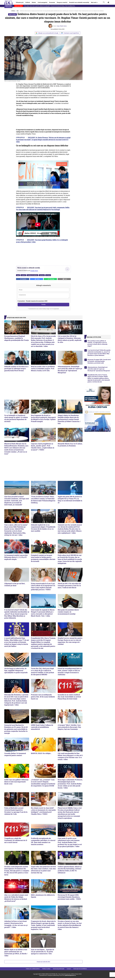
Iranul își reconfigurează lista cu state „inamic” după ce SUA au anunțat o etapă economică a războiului (70, 671)
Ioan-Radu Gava (62, 26)
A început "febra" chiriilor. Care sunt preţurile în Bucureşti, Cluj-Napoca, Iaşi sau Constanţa (69, 727)
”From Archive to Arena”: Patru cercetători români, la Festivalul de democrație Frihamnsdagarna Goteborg (43, 500)
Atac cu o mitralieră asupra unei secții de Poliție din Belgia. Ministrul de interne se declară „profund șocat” (16, 898)
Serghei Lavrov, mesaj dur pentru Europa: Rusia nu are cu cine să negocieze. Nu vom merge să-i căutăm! (70, 641)
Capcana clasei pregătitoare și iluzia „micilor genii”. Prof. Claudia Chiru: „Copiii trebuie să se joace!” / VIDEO (42, 447)
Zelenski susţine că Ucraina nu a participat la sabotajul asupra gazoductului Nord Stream (16, 368)
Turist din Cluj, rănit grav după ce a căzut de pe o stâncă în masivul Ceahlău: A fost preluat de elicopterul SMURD (42, 671)
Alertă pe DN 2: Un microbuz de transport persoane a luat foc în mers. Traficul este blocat (69, 585)
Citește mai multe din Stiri (43, 961)
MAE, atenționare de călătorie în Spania (43, 896)
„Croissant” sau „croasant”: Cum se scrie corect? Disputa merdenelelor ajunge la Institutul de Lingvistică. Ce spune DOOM (43, 783)
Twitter (38, 279)
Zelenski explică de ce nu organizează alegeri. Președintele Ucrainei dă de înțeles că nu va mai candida (43, 528)
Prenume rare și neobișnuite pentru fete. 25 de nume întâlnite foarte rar (43, 697)
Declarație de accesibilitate (80, 968)
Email (65, 279)
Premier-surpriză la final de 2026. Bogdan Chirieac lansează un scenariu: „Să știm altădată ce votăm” (49, 6)
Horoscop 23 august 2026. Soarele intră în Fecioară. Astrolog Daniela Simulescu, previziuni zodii (99, 361)
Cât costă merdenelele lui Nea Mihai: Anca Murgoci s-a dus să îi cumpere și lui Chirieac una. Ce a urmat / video (70, 756)
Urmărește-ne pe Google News (71, 33)
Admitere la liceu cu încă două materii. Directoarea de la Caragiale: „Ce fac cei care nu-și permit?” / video (15, 924)
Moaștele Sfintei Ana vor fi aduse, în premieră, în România (70, 445)
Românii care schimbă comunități (79, 2)
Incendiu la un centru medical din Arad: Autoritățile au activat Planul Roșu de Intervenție (69, 697)
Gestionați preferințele (58, 968)
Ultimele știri (20, 2)
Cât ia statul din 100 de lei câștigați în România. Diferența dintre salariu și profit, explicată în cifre (69, 339)
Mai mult (94, 2)
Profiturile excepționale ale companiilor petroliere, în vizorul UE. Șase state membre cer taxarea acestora (43, 841)
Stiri (18, 10)
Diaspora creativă (62, 2)
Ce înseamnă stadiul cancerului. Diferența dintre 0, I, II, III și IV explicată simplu (16, 557)
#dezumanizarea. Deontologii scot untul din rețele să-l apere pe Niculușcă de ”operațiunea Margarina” (70, 369)
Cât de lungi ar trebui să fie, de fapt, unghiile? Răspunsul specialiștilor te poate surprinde (16, 670)
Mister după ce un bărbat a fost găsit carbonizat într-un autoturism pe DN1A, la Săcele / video (15, 952)
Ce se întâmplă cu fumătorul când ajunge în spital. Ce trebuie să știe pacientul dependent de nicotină (16, 418)
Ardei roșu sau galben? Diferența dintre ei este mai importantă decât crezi (16, 782)
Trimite (43, 304)
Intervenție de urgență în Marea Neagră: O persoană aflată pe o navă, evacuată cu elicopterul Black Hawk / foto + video (42, 613)
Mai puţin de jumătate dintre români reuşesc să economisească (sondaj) (68, 612)
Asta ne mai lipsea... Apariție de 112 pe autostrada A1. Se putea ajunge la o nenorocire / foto (42, 951)
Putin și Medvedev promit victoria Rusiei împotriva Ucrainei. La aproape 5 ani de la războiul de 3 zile (15, 811)
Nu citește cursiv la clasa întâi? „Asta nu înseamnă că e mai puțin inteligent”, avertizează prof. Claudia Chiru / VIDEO (43, 811)
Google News (34, 270)
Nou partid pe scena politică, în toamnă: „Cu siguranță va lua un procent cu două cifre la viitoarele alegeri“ (97, 343)
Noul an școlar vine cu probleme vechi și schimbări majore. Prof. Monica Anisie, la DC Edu (43, 368)
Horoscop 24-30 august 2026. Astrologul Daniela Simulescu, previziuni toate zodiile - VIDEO (69, 897)
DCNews (8, 4)
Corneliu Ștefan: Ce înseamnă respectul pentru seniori (15, 754)
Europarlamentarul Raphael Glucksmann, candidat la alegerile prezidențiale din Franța (16, 338)
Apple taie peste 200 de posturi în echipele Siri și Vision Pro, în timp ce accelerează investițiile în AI (70, 500)
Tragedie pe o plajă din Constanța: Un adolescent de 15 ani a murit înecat (15, 840)
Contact (69, 968)
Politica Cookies (46, 968)
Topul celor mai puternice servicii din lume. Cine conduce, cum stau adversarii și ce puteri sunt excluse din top (43, 870)
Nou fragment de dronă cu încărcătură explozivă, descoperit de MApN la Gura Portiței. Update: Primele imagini (43, 418)
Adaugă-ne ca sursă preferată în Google (48, 33)
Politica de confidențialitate (33, 968)
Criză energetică (42, 2)
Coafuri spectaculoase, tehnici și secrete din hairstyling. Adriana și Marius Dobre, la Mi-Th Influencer (70, 870)
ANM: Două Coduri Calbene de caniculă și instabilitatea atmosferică (42, 727)
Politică (27, 2)
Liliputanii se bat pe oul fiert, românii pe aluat (14, 584)
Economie (52, 2)
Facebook (24, 279)
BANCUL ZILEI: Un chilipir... (41, 753)
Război (34, 2)
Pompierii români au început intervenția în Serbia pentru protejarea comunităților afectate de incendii (43, 558)
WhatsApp (51, 279)
